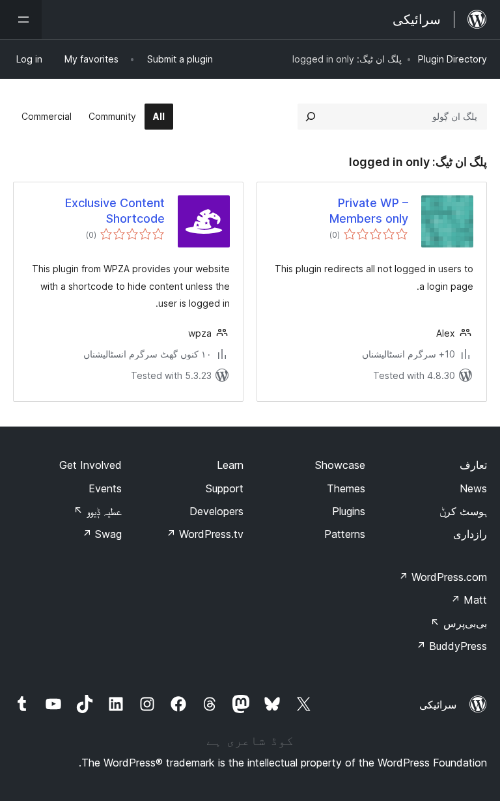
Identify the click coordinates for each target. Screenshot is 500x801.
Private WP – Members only (368, 210)
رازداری (470, 534)
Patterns (344, 534)
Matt (469, 599)
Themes (346, 488)
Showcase (340, 464)
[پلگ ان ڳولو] (311, 117)
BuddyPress (451, 646)
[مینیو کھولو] (21, 19)
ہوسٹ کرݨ (463, 511)
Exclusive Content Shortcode (115, 210)
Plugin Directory (452, 58)
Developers (216, 511)
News (473, 488)
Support (224, 488)
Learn (230, 464)
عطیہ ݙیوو (98, 511)
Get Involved (90, 464)
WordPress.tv (204, 534)
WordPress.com (442, 576)
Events (105, 488)
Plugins (348, 511)
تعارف (473, 464)
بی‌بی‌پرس (458, 623)
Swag (102, 534)
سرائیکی (437, 704)
